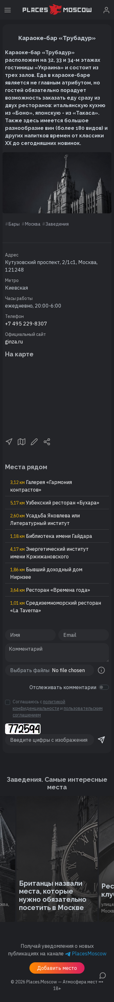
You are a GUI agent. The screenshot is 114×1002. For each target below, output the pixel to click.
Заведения (57, 224)
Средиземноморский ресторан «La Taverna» (55, 606)
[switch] (104, 687)
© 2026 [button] (57, 982)
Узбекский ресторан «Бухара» (54, 502)
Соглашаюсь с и (58, 708)
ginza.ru (14, 341)
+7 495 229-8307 (26, 323)
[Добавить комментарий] (102, 975)
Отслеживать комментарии (62, 687)
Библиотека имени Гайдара (51, 536)
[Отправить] (101, 740)
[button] (9, 441)
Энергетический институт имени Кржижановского (49, 553)
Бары (14, 224)
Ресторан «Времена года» (50, 590)
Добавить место (57, 968)
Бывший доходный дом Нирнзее (46, 573)
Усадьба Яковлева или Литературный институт (45, 519)
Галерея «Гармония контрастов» (41, 486)
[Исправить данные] (34, 441)
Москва (33, 224)
